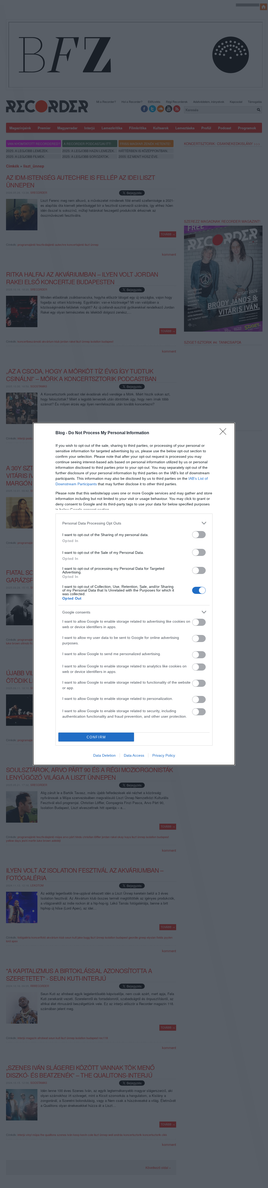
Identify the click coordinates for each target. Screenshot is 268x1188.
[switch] (199, 534)
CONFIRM (96, 737)
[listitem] (134, 523)
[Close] (225, 433)
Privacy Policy (163, 755)
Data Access (134, 755)
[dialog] (134, 594)
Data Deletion (104, 755)
